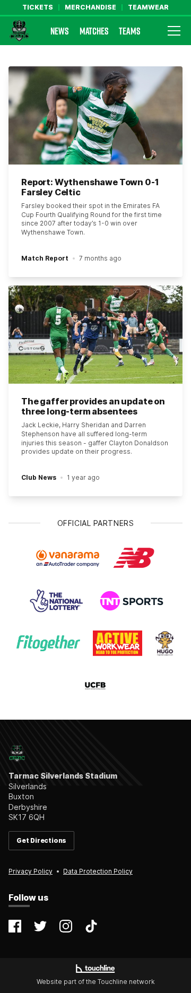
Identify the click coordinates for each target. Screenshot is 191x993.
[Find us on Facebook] (14, 926)
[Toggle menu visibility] (174, 30)
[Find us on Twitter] (40, 926)
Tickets (37, 7)
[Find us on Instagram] (65, 926)
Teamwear (148, 7)
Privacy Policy (30, 871)
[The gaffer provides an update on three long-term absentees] (95, 335)
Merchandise (90, 7)
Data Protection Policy (98, 871)
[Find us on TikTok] (91, 926)
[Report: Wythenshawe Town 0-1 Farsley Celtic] (95, 115)
